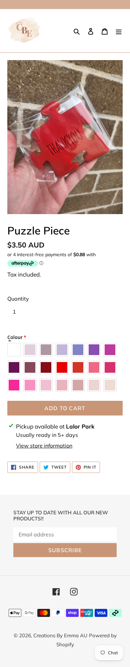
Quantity (18, 298)
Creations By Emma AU (60, 635)
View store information (44, 445)
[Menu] (119, 31)
